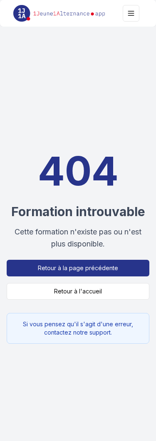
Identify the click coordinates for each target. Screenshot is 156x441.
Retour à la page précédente (78, 267)
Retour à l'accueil (78, 291)
